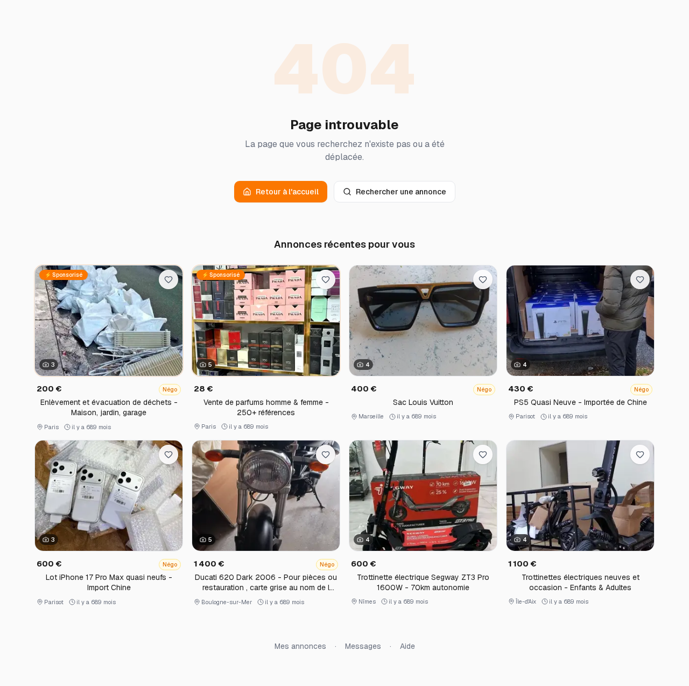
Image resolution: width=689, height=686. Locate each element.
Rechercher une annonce (401, 192)
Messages (363, 646)
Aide (407, 646)
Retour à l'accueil (287, 192)
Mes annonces (300, 646)
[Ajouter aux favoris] (168, 279)
